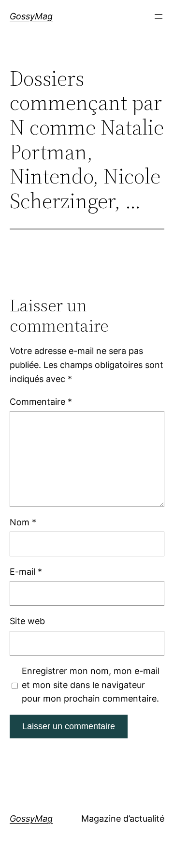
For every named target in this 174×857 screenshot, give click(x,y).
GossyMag (31, 16)
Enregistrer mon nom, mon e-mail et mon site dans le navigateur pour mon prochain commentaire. (91, 685)
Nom (23, 522)
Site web (27, 621)
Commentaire (41, 402)
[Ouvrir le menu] (158, 16)
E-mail (26, 571)
